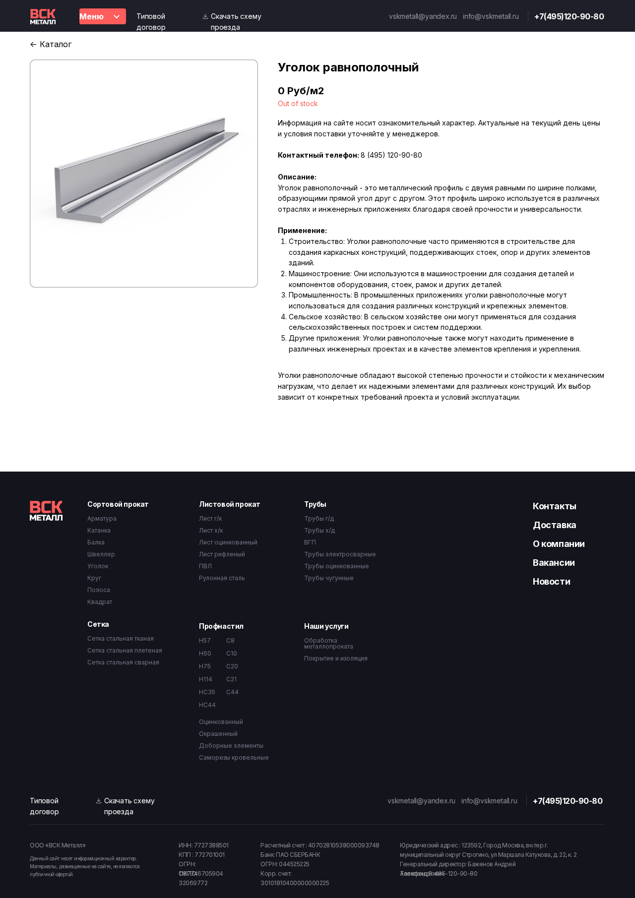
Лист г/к (210, 518)
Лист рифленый (222, 554)
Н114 (205, 679)
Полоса (98, 590)
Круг (94, 578)
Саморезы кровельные (234, 757)
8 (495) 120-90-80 (391, 155)
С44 (232, 692)
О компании (559, 544)
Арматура (102, 518)
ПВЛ (205, 566)
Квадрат (99, 601)
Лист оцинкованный (228, 542)
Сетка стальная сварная (123, 662)
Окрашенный (218, 733)
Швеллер (101, 554)
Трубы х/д (319, 530)
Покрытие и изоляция (336, 658)
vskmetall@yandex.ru (423, 16)
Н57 (205, 640)
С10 (231, 653)
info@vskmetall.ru (491, 16)
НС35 (207, 692)
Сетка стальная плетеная (124, 650)
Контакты (554, 506)
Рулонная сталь (222, 578)
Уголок (97, 566)
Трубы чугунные (329, 578)
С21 (231, 679)
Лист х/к (211, 530)
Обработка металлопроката (328, 643)
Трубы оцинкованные (336, 566)
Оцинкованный (221, 721)
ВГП (310, 542)
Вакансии (554, 562)
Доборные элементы (231, 745)
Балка (96, 542)
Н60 (205, 653)
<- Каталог (50, 44)
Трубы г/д (319, 518)
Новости (551, 581)
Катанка (99, 530)
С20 (232, 666)
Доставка (554, 525)
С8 (230, 640)
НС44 (207, 705)
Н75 (205, 666)
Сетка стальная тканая (120, 638)
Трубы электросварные (340, 554)
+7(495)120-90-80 (569, 16)
